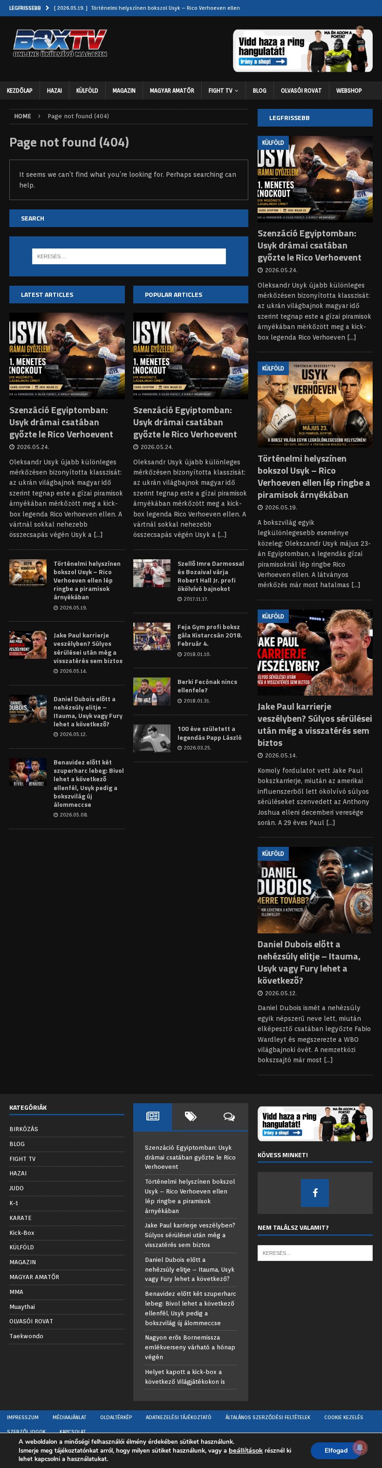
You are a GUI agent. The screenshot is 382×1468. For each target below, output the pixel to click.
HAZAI (54, 90)
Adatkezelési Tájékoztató (178, 1417)
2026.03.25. (197, 747)
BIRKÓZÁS (23, 1129)
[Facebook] (315, 1193)
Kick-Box (21, 1232)
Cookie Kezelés (343, 1417)
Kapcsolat (73, 1431)
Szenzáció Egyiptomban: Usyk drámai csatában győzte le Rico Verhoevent (61, 421)
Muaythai (22, 1306)
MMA (16, 1291)
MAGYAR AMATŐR (172, 90)
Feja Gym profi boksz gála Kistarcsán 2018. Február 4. (209, 635)
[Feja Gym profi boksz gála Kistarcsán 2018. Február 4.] (152, 636)
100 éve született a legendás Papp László (209, 733)
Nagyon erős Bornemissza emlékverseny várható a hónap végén (190, 1347)
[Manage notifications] (360, 1447)
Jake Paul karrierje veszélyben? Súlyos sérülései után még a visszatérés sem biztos (88, 647)
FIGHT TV (220, 90)
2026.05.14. (73, 671)
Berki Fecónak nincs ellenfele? (207, 686)
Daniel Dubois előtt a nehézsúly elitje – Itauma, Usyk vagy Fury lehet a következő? (88, 711)
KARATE (20, 1217)
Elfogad (336, 1450)
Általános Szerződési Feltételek (267, 1417)
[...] (98, 534)
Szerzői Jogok (26, 1431)
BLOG (259, 90)
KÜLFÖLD (87, 90)
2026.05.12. (73, 734)
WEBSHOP (349, 90)
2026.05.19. (73, 607)
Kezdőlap (20, 90)
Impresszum (23, 1417)
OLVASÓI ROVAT (301, 90)
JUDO (16, 1188)
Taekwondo (26, 1336)
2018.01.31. (197, 700)
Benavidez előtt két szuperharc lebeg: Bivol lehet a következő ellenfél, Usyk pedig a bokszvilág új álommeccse (89, 783)
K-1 (13, 1203)
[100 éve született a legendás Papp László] (152, 738)
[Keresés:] (129, 256)
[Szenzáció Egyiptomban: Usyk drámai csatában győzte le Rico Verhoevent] (67, 356)
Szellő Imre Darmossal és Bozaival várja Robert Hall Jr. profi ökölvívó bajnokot (210, 576)
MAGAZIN (124, 90)
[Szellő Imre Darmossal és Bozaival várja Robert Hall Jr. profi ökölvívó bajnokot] (152, 573)
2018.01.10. (197, 654)
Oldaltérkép (116, 1417)
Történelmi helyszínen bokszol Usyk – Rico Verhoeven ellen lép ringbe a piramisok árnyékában (87, 580)
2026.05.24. (33, 446)
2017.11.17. (196, 599)
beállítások (246, 1450)
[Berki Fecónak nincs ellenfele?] (152, 691)
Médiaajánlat (69, 1417)
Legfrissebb (289, 117)
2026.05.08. (74, 814)
